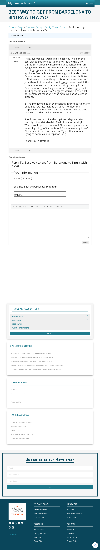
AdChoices (13, 534)
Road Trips (38, 541)
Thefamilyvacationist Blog (20, 438)
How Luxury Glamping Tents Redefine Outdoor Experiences (32, 357)
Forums (29, 27)
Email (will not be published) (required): (35, 186)
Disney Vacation (40, 533)
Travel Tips (71, 517)
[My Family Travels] (17, 511)
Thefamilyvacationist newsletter (22, 422)
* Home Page (16, 27)
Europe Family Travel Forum (51, 27)
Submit (85, 242)
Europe (13, 398)
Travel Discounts (40, 509)
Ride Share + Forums (18, 426)
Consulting (38, 537)
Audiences (16, 320)
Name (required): (23, 178)
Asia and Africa (16, 402)
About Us (70, 529)
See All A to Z (50, 333)
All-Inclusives (39, 529)
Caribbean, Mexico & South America (23, 394)
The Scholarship (40, 513)
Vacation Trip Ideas (20, 328)
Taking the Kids (16, 430)
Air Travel (71, 509)
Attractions (17, 316)
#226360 (87, 53)
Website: (18, 195)
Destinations (18, 324)
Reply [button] (81, 53)
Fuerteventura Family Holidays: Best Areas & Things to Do (31, 361)
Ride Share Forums (74, 513)
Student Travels (40, 517)
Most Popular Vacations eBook (22, 434)
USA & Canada (16, 390)
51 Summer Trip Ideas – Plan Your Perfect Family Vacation (31, 353)
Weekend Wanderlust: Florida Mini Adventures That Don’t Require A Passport (38, 365)
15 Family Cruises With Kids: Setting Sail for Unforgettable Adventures (36, 370)
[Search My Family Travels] (87, 3)
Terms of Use (72, 537)
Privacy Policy (72, 541)
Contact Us (71, 533)
